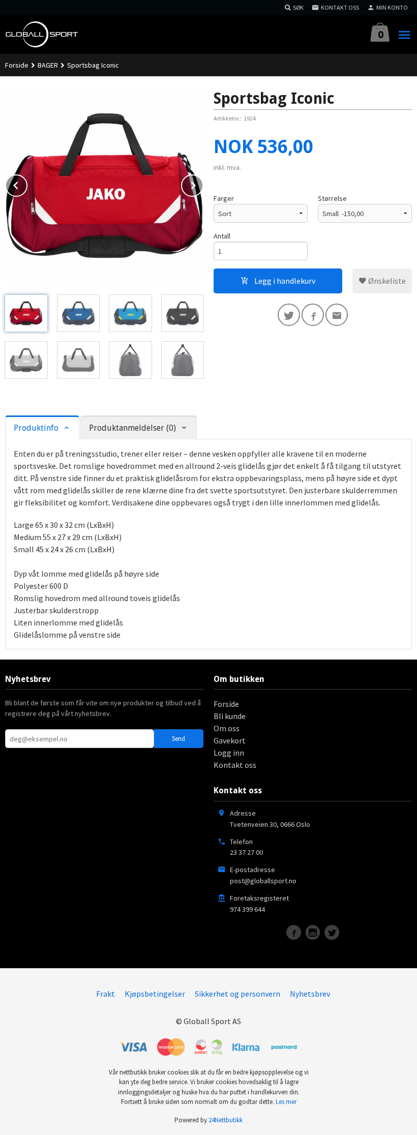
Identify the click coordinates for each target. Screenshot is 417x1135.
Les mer (286, 1101)
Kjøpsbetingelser (155, 994)
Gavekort (230, 740)
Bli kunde (230, 716)
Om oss (227, 728)
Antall (222, 236)
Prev (26, 183)
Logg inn (229, 753)
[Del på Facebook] (313, 315)
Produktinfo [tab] (36, 428)
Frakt (105, 994)
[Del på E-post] (336, 315)
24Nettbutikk (225, 1120)
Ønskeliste (386, 281)
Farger (224, 198)
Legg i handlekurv (284, 281)
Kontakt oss (235, 765)
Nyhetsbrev (310, 994)
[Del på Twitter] (289, 315)
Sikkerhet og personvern (237, 994)
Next (202, 183)
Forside (16, 65)
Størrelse (332, 198)
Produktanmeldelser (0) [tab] (132, 428)
